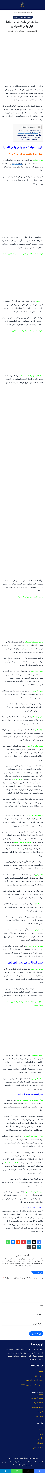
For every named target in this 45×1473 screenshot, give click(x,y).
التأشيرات (39, 1438)
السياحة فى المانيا (18, 12)
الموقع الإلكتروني (38, 1324)
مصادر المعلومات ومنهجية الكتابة (32, 1385)
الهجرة (41, 1429)
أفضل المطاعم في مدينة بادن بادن (27, 135)
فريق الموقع (39, 1375)
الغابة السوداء (17, 163)
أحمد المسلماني (31, 31)
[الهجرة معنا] (22, 5)
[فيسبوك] (39, 1242)
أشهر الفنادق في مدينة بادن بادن (28, 137)
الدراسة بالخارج (38, 1448)
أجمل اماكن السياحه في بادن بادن (28, 133)
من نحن (40, 1371)
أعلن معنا (40, 1412)
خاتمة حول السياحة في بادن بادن (29, 139)
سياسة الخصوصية (37, 1398)
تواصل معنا (39, 1416)
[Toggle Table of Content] (38, 127)
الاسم (41, 1305)
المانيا (16, 17)
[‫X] (34, 1242)
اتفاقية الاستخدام (37, 1407)
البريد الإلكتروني (38, 1314)
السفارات (40, 1443)
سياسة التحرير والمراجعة (34, 1380)
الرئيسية (28, 12)
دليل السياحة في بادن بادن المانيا (29, 130)
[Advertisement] (22, 58)
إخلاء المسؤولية (38, 1402)
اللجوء (41, 1434)
